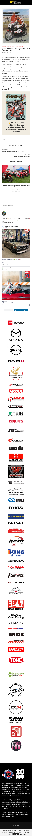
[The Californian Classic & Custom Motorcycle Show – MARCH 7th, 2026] (16, 174)
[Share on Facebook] (9, 146)
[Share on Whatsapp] (18, 146)
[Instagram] (15, 825)
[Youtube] (18, 825)
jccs (4, 139)
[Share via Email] (21, 146)
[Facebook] (13, 825)
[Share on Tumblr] (15, 146)
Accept (15, 834)
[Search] (30, 2)
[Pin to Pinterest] (12, 146)
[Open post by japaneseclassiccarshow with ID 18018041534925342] (16, 243)
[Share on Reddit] (16, 146)
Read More (22, 834)
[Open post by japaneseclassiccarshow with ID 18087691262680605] (16, 285)
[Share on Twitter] (10, 146)
